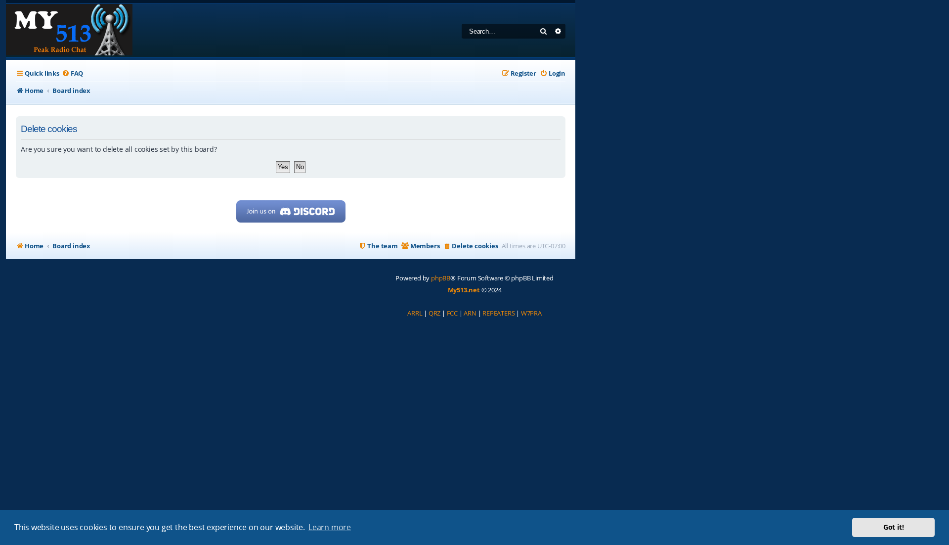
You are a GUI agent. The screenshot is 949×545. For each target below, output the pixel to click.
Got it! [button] (893, 527)
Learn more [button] (329, 527)
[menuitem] (72, 73)
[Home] (69, 30)
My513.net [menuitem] (464, 289)
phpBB (440, 277)
